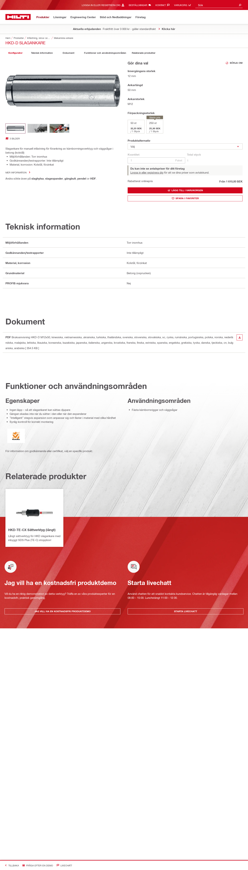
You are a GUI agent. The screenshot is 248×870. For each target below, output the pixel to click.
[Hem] (18, 17)
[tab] (15, 53)
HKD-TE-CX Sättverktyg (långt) (31, 530)
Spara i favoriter (187, 198)
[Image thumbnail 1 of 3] (15, 128)
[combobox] (219, 5)
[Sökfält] (240, 5)
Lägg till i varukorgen (187, 190)
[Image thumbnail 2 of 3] (37, 128)
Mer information (16, 172)
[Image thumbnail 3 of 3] (59, 128)
